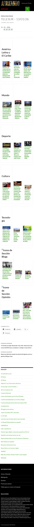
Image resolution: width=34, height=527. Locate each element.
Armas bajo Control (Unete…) (9, 386)
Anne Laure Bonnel (5, 499)
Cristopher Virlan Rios (25, 501)
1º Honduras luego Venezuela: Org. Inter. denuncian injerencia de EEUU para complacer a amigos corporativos (17, 345)
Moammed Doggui (12, 509)
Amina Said (19, 498)
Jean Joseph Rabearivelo (17, 504)
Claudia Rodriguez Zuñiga (14, 501)
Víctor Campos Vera (5, 517)
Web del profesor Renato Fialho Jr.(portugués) (14, 454)
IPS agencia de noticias (7, 409)
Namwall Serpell (14, 511)
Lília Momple (19, 507)
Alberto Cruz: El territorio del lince (11, 383)
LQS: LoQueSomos (6, 428)
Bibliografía (4, 477)
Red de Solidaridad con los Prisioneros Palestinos (15, 438)
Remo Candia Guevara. (12, 514)
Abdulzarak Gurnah (5, 498)
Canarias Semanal (6, 393)
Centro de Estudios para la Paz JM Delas (12, 396)
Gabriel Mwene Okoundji (17, 503)
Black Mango (18, 499)
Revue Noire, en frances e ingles (10, 448)
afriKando (4, 9)
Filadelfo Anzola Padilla (6, 503)
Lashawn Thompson (5, 507)
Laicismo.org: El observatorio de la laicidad (13, 419)
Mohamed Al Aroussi (21, 509)
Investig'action (5, 406)
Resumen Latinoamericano (8, 445)
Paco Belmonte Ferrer (17, 512)
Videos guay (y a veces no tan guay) (10, 487)
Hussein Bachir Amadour (6, 504)
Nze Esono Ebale (22, 511)
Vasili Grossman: (25, 515)
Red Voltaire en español (7, 441)
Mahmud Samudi (26, 507)
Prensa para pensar (7, 16)
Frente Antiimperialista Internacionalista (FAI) (14, 403)
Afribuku (3, 377)
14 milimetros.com (6, 373)
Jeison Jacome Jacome (28, 504)
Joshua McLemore (5, 506)
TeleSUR (3, 451)
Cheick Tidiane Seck (25, 499)
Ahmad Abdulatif (13, 498)
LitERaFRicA (4, 425)
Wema (11, 517)
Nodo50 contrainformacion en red (10, 435)
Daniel (12, 22)
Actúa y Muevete (5, 474)
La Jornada (4, 416)
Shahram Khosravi (10, 515)
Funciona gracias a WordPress (8, 524)
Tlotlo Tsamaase (17, 515)
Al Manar (3, 380)
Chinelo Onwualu (5, 501)
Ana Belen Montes (26, 498)
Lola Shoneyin (13, 507)
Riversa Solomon (26, 514)
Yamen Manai (16, 517)
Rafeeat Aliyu (4, 514)
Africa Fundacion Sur (7, 390)
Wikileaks (3, 458)
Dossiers (3, 480)
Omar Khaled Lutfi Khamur (7, 512)
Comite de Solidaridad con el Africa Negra (13, 399)
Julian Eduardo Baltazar (14, 506)
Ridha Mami (20, 514)
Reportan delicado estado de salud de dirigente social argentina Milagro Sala (17, 354)
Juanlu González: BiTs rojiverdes (10, 412)
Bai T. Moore (12, 499)
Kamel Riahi (22, 506)
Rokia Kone (3, 515)
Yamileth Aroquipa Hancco (25, 517)
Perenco (24, 512)
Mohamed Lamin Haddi (6, 511)
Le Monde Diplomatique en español (11, 422)
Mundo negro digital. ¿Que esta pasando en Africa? (15, 432)
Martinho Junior (4, 509)
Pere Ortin (28, 512)
